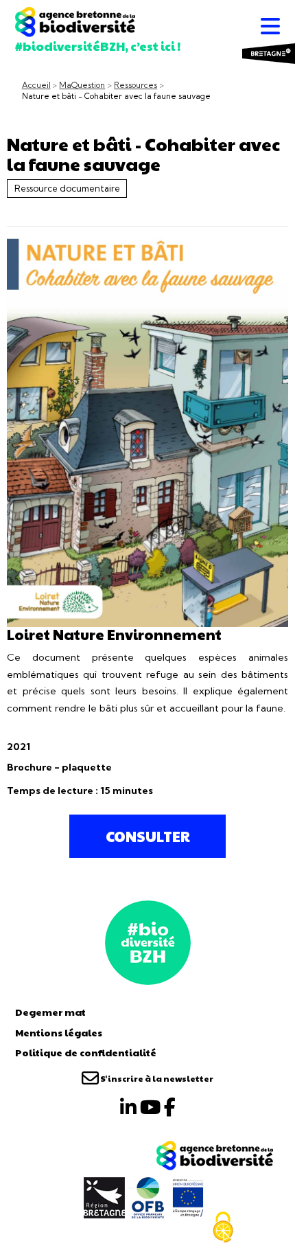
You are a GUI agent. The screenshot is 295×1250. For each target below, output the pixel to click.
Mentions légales (58, 1032)
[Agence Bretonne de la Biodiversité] (148, 941)
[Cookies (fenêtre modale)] (223, 1227)
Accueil (36, 85)
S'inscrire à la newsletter (156, 1078)
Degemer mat (50, 1012)
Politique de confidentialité (85, 1052)
